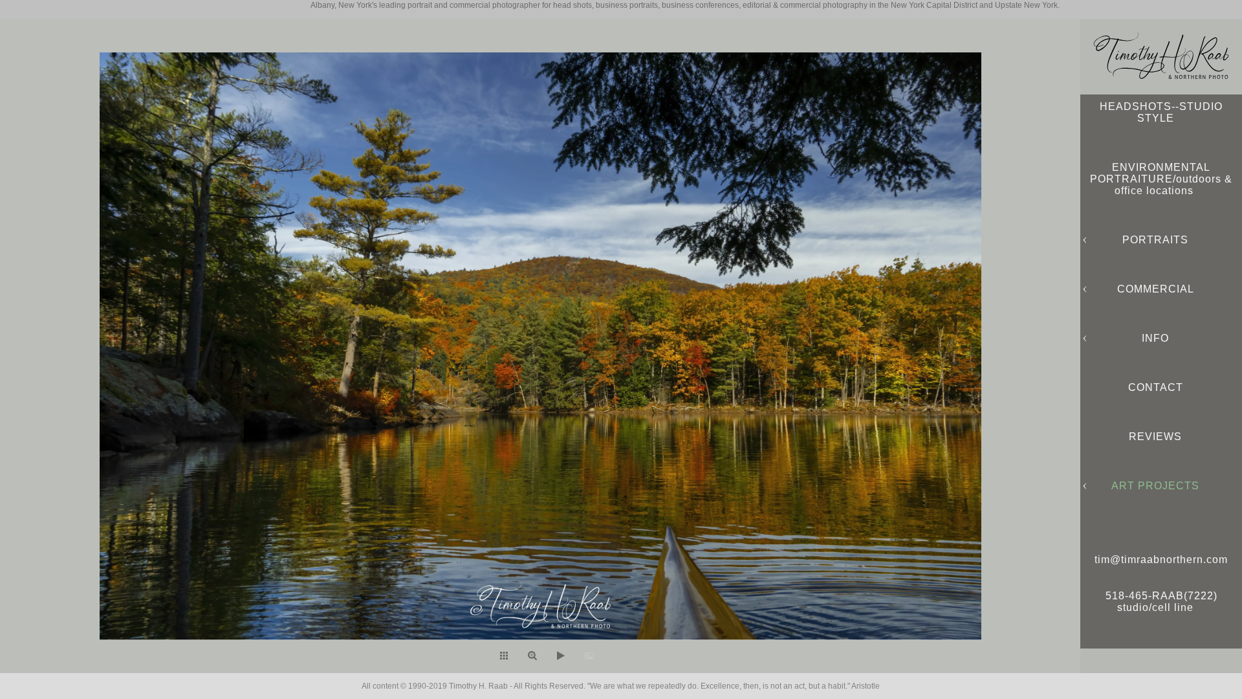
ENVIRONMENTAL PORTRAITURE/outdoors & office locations (1161, 179)
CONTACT (1155, 387)
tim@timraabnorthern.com (1161, 559)
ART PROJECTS (1155, 485)
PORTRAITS (1155, 239)
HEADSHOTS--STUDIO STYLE (1161, 112)
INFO (1155, 338)
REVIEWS (1155, 436)
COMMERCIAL (1155, 288)
